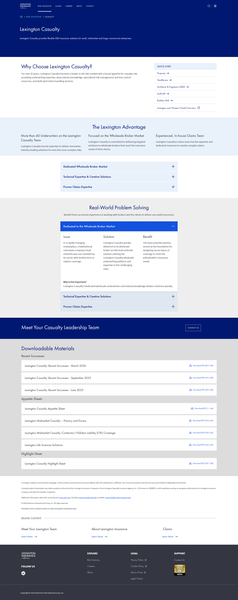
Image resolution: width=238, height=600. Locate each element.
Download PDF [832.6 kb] (203, 432)
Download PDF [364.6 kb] (203, 420)
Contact (90, 6)
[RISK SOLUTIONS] (21, 17)
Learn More (27, 536)
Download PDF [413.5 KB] (203, 377)
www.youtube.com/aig (88, 497)
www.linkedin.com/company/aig (118, 497)
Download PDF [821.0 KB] (203, 365)
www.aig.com (65, 497)
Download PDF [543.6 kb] (203, 444)
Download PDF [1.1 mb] (204, 408)
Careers (68, 6)
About (79, 6)
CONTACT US (193, 327)
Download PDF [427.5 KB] (203, 390)
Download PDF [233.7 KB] (203, 463)
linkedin (23, 573)
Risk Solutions (44, 6)
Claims (58, 6)
